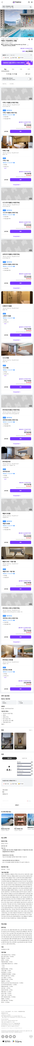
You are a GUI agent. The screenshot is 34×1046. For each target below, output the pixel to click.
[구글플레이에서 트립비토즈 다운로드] (17, 1041)
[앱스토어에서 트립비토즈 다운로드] (6, 1041)
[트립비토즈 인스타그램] (2, 1036)
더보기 (5, 168)
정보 (13, 69)
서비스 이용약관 (14, 1011)
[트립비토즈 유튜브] (10, 1036)
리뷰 (21, 69)
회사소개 (2, 1011)
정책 (29, 69)
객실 (5, 69)
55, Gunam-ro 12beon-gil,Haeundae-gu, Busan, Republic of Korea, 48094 (14, 45)
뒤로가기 (2, 2)
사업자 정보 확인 (17, 1023)
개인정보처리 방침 (21, 1011)
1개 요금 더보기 (16, 184)
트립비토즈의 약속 (4, 1013)
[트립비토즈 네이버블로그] (14, 1036)
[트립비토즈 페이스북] (6, 1036)
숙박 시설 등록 (8, 1011)
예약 (21, 131)
